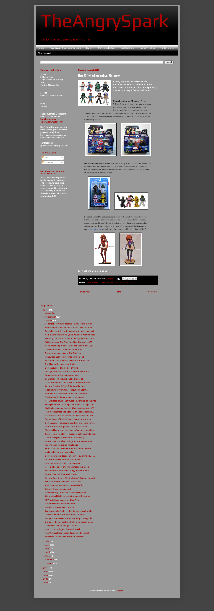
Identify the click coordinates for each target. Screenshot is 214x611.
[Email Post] (119, 278)
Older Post (152, 292)
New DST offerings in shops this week (62, 529)
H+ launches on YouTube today (59, 452)
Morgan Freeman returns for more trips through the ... (69, 518)
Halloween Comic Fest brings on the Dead (64, 357)
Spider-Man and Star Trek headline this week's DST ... (69, 342)
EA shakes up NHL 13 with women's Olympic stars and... (70, 331)
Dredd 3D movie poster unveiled (60, 503)
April (47, 552)
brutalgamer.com (48, 119)
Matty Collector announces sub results (63, 481)
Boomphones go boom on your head (61, 375)
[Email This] (123, 278)
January (49, 563)
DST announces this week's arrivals (61, 368)
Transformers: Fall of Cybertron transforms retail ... (69, 382)
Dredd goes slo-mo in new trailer (60, 364)
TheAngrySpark (104, 20)
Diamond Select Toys (101, 282)
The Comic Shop (147, 48)
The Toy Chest (167, 48)
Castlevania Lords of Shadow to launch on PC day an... (70, 415)
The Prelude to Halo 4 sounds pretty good (64, 397)
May (47, 548)
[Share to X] (129, 278)
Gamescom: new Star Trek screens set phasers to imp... (70, 434)
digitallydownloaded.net (51, 122)
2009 (45, 575)
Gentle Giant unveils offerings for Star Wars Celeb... (69, 441)
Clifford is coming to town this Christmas (64, 459)
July (47, 541)
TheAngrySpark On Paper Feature (65, 48)
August (48, 320)
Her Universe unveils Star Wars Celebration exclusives (70, 401)
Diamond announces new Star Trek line (63, 353)
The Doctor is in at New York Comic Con (63, 349)
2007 (45, 582)
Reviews (90, 48)
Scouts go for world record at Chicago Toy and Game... (70, 338)
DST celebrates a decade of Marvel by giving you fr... (70, 456)
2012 (45, 310)
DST (112, 282)
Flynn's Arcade (45, 53)
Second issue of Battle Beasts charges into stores (68, 419)
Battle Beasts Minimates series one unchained (66, 393)
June (47, 545)
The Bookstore (127, 48)
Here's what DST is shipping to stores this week (67, 467)
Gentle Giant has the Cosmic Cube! (61, 474)
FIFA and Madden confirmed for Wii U (62, 500)
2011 (45, 568)
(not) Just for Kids (106, 48)
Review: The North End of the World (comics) (66, 386)
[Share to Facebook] (132, 278)
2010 (45, 571)
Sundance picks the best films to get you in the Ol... (68, 511)
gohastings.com (94, 229)
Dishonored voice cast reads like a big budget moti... (69, 522)
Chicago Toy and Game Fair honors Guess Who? (67, 371)
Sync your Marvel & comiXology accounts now (67, 470)
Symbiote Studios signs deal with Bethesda (64, 537)
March (48, 556)
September (50, 317)
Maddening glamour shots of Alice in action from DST (69, 408)
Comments (49, 162)
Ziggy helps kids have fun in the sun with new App (68, 496)
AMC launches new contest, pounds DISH (64, 485)
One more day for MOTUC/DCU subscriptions (65, 492)
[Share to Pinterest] (135, 278)
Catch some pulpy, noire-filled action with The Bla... (69, 346)
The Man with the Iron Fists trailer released (65, 514)
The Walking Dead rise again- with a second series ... (69, 412)
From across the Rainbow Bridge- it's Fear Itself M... (68, 448)
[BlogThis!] (126, 278)
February (49, 559)
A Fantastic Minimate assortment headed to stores (68, 324)
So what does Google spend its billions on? (64, 379)
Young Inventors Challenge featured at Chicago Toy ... (70, 404)
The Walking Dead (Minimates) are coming (64, 437)
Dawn (88, 282)
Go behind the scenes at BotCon (59, 507)
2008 (45, 579)
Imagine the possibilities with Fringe (61, 445)
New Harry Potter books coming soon (62, 463)
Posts (47, 157)
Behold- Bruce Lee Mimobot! (58, 489)
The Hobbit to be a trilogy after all (61, 526)
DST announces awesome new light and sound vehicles (71, 423)
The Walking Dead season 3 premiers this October (68, 533)
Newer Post (84, 292)
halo (117, 282)
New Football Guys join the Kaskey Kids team (66, 426)
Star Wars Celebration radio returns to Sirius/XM (67, 360)
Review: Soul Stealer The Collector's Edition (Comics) (70, 478)
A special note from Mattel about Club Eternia (66, 390)
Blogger (119, 591)
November (50, 313)
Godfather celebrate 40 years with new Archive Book (70, 335)
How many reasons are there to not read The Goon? (69, 327)
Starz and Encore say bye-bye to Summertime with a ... (70, 430)
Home (41, 48)
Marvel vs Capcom (127, 282)
